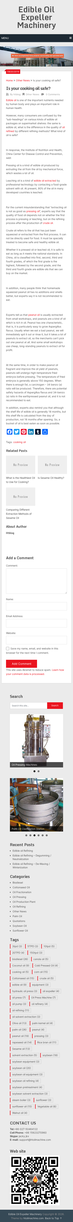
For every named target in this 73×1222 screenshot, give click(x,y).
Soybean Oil (20, 925)
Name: (10, 599)
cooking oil (19, 442)
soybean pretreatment (27, 1087)
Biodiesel (18, 882)
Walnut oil (19, 1112)
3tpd (17, 946)
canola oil (40, 959)
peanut (38, 1029)
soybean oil (21, 1067)
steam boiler (21, 1100)
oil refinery (40, 1003)
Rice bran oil (46, 1042)
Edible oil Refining (23, 850)
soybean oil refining (25, 1080)
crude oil (48, 222)
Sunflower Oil (20, 930)
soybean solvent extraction (30, 1093)
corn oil (41, 971)
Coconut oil (20, 965)
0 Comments (53, 94)
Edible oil (11, 100)
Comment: (12, 565)
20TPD (18, 952)
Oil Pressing (19, 896)
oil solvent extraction (26, 1016)
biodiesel (20, 959)
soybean (50, 1055)
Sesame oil (21, 1048)
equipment (40, 984)
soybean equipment (25, 1061)
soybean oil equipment (27, 1074)
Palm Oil (17, 916)
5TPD (32, 946)
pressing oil (33, 211)
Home (9, 80)
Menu (5, 38)
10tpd (49, 946)
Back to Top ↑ (53, 1218)
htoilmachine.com (33, 1218)
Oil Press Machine (43, 997)
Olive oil (19, 1023)
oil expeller (51, 991)
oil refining (20, 1010)
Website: (11, 632)
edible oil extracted (45, 180)
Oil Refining (19, 906)
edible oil (19, 984)
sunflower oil (22, 1106)
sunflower (43, 1100)
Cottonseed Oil (21, 887)
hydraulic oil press (24, 991)
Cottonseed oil (23, 978)
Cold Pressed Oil (46, 965)
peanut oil (34, 314)
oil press (19, 997)
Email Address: (14, 616)
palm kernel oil (42, 1023)
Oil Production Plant (24, 901)
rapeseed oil (22, 1042)
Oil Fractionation (22, 892)
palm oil (19, 1029)
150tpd (36, 952)
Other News (23, 80)
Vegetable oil (46, 1106)
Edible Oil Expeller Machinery (36, 17)
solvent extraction (24, 1055)
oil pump (19, 1003)
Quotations (19, 920)
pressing (41, 1035)
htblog (17, 94)
